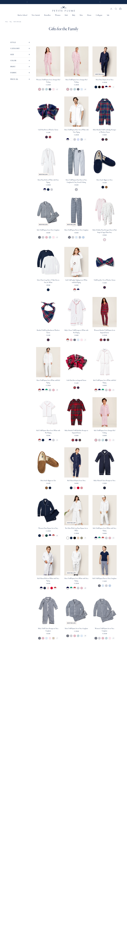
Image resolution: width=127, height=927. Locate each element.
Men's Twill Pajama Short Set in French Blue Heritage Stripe (78, 139)
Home (89, 15)
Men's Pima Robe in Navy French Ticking (51, 189)
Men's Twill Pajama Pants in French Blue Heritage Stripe (83, 237)
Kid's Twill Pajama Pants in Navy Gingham (104, 578)
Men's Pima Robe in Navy (48, 189)
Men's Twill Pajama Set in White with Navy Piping (43, 390)
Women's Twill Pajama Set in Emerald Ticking (46, 89)
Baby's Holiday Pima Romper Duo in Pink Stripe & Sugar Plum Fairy (105, 231)
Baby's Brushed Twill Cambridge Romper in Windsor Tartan (104, 131)
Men (81, 15)
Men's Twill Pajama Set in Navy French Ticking (71, 89)
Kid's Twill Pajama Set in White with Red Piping (104, 381)
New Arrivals (36, 15)
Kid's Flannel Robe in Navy (44, 588)
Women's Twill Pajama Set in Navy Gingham (50, 89)
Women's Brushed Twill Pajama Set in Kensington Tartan (108, 340)
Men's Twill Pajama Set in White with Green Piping (46, 390)
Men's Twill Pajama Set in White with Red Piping (48, 381)
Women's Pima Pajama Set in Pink (43, 535)
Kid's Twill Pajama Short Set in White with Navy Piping (50, 440)
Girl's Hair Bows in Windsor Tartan (48, 130)
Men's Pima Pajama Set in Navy (104, 80)
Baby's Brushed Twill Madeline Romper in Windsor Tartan (76, 440)
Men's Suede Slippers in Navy (104, 180)
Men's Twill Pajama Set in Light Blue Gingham (81, 89)
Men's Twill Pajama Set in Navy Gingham (78, 89)
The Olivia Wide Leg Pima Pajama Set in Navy (71, 538)
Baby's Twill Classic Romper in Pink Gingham (81, 340)
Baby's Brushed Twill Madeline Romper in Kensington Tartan (80, 440)
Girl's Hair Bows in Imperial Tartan (50, 137)
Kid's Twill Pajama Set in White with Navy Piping (99, 390)
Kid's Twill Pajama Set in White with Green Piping (103, 390)
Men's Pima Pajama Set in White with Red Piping (110, 87)
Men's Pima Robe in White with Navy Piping (48, 181)
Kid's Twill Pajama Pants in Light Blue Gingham (103, 585)
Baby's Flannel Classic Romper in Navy (104, 481)
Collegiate (99, 15)
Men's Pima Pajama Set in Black (99, 87)
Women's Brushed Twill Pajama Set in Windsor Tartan (104, 340)
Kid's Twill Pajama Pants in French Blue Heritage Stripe (110, 585)
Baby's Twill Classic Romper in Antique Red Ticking (71, 340)
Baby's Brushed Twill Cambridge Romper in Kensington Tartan (106, 139)
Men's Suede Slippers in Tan (106, 187)
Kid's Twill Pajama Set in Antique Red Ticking (46, 237)
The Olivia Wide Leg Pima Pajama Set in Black (74, 538)
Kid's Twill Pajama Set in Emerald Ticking (50, 237)
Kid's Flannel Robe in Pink (48, 588)
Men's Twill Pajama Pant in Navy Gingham (76, 230)
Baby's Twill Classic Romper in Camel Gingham (53, 638)
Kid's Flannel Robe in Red (51, 588)
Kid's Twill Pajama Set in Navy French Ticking (43, 237)
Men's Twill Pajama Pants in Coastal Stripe (80, 237)
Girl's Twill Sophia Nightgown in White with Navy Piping (78, 290)
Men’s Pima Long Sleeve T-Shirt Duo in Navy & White (48, 281)
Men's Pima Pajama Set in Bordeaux (103, 87)
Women (57, 15)
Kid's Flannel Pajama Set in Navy (76, 481)
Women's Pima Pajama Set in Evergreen (46, 535)
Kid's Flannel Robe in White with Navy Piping (48, 579)
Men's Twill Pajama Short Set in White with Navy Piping (76, 131)
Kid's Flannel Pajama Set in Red (78, 488)
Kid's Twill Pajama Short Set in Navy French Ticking (53, 440)
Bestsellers (47, 15)
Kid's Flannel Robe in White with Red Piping (55, 588)
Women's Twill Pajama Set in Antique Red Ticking (48, 81)
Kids (66, 15)
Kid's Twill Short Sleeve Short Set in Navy (43, 440)
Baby (73, 15)
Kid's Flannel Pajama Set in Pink (74, 488)
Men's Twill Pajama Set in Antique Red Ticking (76, 81)
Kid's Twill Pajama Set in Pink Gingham (53, 237)
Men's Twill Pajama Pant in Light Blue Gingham (76, 237)
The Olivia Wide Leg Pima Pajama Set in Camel (78, 538)
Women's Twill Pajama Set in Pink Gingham (53, 89)
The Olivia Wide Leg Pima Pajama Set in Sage (81, 538)
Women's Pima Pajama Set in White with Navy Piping (50, 535)
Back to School (22, 15)
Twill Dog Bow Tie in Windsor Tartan (104, 280)
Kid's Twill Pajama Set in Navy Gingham (48, 230)
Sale (108, 15)
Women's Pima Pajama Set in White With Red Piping (53, 535)
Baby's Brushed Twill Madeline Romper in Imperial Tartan (76, 432)
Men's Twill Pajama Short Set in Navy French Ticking (74, 139)
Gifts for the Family (17, 21)
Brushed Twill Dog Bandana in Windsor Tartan (48, 331)
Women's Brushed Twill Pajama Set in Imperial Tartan (104, 331)
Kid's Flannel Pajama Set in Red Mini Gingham (81, 488)
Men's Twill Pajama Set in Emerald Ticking (74, 89)
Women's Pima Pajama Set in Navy (48, 528)
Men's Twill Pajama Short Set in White (71, 139)
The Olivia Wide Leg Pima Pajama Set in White (76, 529)
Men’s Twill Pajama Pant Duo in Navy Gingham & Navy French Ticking (76, 181)
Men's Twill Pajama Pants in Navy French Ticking (73, 237)
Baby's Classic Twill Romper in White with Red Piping (76, 331)
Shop (11, 21)
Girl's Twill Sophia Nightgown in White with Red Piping (76, 281)
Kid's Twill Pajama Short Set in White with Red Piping (48, 432)
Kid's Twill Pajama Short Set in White (46, 440)
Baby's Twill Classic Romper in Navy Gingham (74, 340)
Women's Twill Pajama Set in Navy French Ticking (43, 89)
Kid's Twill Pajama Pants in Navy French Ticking (106, 585)
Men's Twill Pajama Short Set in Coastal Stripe (81, 139)
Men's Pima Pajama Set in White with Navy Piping (106, 87)
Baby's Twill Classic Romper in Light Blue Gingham (78, 340)
